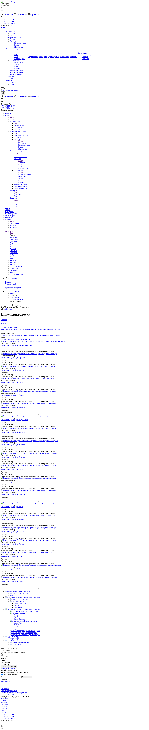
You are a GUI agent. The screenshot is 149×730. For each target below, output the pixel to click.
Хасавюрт (13, 270)
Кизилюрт (13, 251)
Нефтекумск (14, 262)
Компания (4, 698)
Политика (4, 706)
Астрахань (13, 237)
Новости (4, 702)
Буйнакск (13, 241)
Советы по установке (9, 691)
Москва (12, 257)
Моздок (12, 255)
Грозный (13, 245)
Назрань (13, 258)
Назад (12, 117)
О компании (14, 223)
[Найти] (2, 10)
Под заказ (22, 143)
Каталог (13, 119)
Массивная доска (39, 335)
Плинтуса (17, 202)
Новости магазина (10, 675)
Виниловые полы (7, 335)
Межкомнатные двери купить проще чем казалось (19, 685)
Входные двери (19, 125)
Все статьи (5, 689)
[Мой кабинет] (2, 17)
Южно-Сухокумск (16, 274)
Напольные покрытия (22, 155)
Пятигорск (14, 264)
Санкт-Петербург (16, 266)
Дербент (13, 249)
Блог (2, 710)
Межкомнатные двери (22, 135)
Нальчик (13, 260)
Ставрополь (14, 268)
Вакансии (4, 704)
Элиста (12, 272)
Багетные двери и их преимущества (14, 693)
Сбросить (13, 666)
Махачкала (14, 253)
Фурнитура (18, 194)
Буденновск (14, 239)
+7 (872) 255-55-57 (8, 19)
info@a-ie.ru (7, 309)
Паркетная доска (24, 174)
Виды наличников (8, 695)
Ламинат (21, 163)
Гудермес (13, 247)
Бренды (4, 712)
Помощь (4, 708)
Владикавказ (14, 243)
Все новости (5, 681)
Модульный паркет (53, 335)
